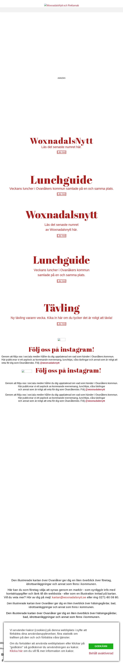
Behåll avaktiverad (101, 653)
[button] (61, 9)
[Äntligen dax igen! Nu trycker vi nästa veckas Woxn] (77, 419)
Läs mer (61, 152)
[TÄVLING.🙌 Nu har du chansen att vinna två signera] (15, 469)
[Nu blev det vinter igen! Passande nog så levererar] (46, 548)
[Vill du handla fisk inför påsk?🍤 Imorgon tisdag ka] (77, 548)
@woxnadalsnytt (50, 363)
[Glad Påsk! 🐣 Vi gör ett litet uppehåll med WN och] (15, 537)
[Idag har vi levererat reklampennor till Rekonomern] (46, 438)
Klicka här (16, 650)
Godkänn (101, 646)
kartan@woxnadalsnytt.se (69, 597)
